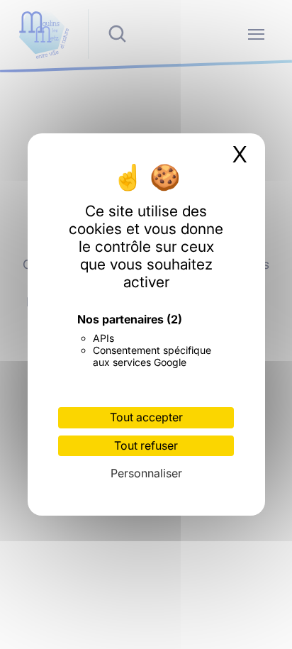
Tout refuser (146, 445)
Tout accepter (146, 417)
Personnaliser (146, 473)
